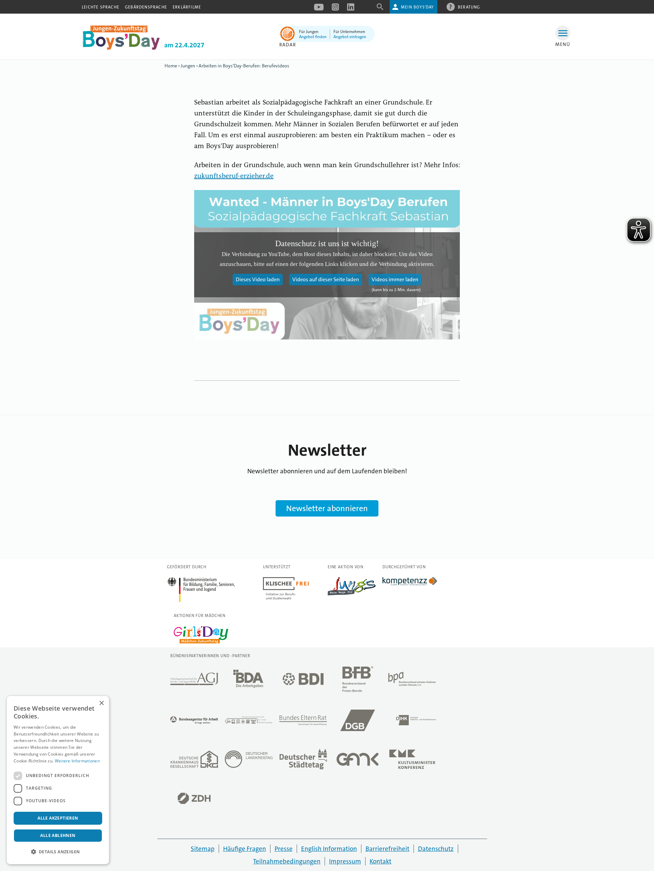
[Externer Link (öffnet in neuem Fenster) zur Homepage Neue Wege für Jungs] (352, 593)
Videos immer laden (395, 279)
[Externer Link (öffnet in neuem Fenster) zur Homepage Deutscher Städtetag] (303, 761)
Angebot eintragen (349, 36)
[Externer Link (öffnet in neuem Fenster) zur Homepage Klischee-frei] (286, 598)
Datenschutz (436, 848)
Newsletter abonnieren (327, 508)
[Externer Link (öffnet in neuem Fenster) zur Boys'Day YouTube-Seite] (319, 9)
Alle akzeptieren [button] (57, 818)
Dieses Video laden (258, 279)
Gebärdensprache (146, 7)
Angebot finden (313, 36)
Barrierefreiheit (387, 848)
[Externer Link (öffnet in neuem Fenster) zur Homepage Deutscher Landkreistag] (248, 761)
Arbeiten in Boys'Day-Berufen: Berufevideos (244, 66)
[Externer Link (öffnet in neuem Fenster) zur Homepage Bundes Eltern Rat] (303, 722)
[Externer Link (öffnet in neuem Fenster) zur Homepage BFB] (358, 681)
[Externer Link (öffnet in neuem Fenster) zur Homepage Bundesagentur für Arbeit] (194, 722)
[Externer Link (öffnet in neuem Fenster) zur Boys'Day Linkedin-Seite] (350, 9)
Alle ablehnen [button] (57, 835)
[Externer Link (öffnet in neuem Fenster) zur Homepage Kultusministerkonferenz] (412, 761)
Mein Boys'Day (417, 7)
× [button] (101, 703)
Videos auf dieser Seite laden (325, 279)
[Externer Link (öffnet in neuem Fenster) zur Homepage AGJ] (194, 680)
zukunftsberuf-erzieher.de (234, 176)
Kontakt (380, 861)
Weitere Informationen (77, 761)
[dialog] (58, 780)
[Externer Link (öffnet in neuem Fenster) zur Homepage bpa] (412, 681)
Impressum (345, 861)
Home (171, 66)
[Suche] (380, 9)
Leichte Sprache (100, 7)
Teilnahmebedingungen (287, 861)
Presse (284, 848)
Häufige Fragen (244, 848)
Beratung (469, 7)
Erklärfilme (187, 7)
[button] (58, 851)
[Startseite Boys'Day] (121, 48)
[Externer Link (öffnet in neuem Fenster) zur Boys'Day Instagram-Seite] (335, 9)
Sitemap (203, 848)
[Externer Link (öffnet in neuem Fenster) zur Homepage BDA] (248, 680)
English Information (329, 848)
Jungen (188, 66)
